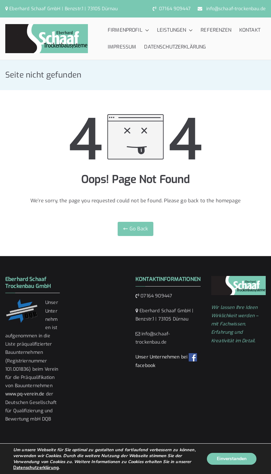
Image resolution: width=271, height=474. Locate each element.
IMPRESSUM (122, 47)
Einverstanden (232, 459)
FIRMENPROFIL (125, 30)
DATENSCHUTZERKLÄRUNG (175, 47)
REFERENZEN (216, 30)
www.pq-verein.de (24, 394)
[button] (145, 30)
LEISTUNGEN (171, 30)
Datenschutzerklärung (36, 468)
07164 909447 (174, 9)
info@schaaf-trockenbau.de (235, 9)
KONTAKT (249, 30)
